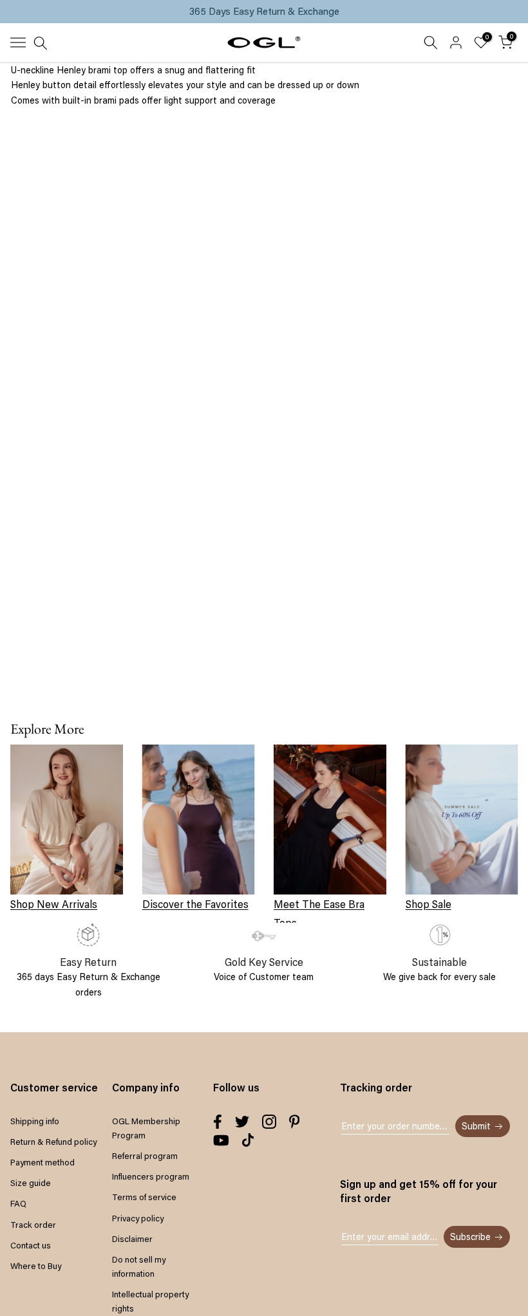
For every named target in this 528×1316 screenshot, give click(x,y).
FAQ (18, 1203)
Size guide (30, 1183)
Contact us (30, 1245)
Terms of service (144, 1197)
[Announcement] (264, 11)
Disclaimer (132, 1239)
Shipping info (34, 1121)
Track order (33, 1224)
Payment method (42, 1162)
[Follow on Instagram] (269, 1121)
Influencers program (150, 1176)
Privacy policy (138, 1218)
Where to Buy (35, 1266)
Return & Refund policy (53, 1141)
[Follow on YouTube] (221, 1140)
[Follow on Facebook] (217, 1121)
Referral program (145, 1156)
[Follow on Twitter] (242, 1121)
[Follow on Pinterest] (294, 1121)
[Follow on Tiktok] (248, 1140)
